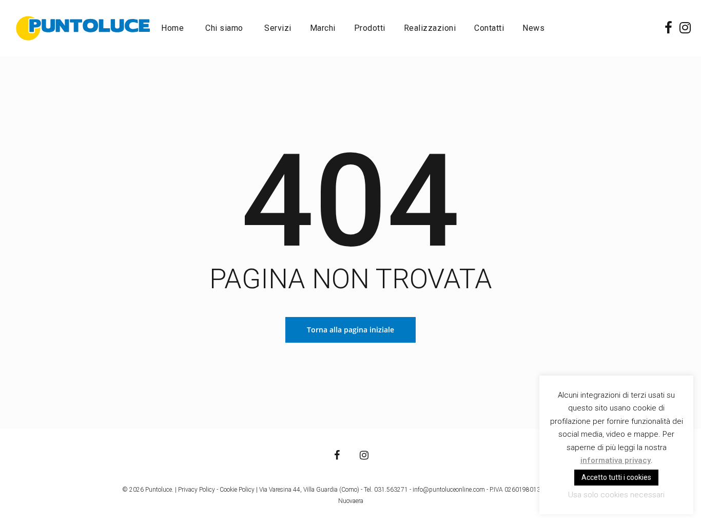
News (533, 28)
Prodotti (369, 28)
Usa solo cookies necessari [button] (616, 494)
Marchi (323, 28)
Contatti (489, 28)
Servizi (277, 28)
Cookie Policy (237, 489)
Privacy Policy (196, 489)
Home (172, 28)
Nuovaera (350, 501)
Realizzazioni (430, 28)
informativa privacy (615, 460)
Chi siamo (224, 28)
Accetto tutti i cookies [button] (616, 477)
